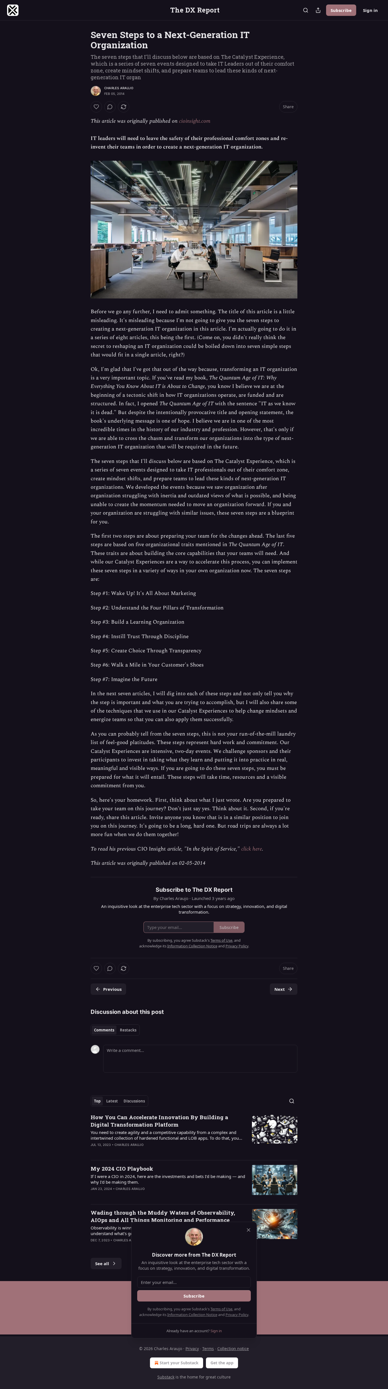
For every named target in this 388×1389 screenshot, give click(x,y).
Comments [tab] (104, 1030)
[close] (248, 1230)
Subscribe (341, 10)
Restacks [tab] (128, 1030)
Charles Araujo (118, 88)
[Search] (305, 10)
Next (279, 989)
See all (102, 1263)
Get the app (221, 1362)
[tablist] (115, 1030)
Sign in (370, 10)
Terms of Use (221, 1308)
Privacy (192, 1348)
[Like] (96, 106)
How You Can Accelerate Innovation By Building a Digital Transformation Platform (159, 1121)
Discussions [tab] (134, 1101)
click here (251, 849)
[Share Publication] (318, 10)
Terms (208, 1348)
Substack (165, 1377)
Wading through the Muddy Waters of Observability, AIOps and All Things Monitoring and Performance (163, 1216)
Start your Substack (179, 1362)
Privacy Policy (237, 1314)
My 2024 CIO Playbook (122, 1168)
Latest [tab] (112, 1101)
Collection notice (233, 1348)
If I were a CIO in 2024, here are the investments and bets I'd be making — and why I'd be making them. (168, 1179)
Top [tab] (97, 1101)
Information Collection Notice (192, 1314)
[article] (194, 1134)
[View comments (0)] (110, 106)
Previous (112, 989)
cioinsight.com (194, 121)
